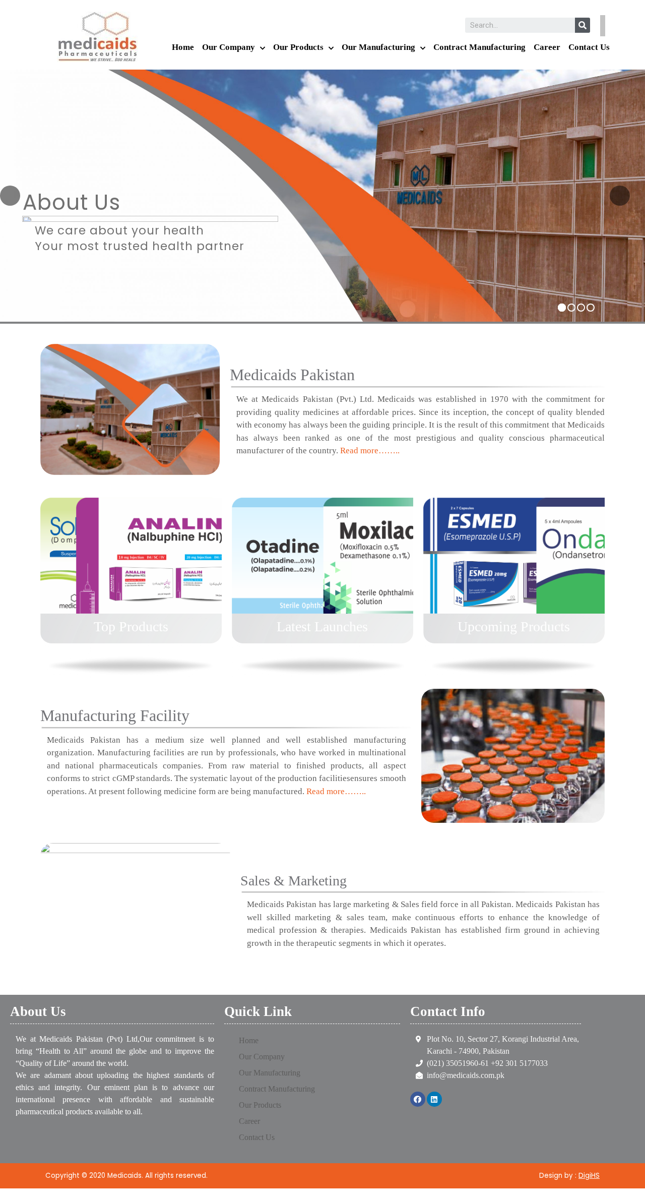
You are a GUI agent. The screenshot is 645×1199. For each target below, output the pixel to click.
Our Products (298, 47)
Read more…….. (370, 450)
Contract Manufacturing (479, 47)
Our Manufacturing (378, 47)
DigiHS (589, 1175)
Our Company (228, 47)
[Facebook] (417, 1099)
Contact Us (589, 47)
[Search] (582, 25)
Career (547, 47)
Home (183, 47)
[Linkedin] (434, 1099)
